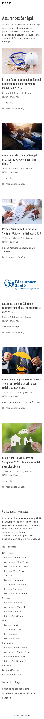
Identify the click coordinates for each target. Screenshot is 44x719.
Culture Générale (10, 670)
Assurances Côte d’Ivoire (16, 562)
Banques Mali (11, 625)
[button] (34, 3)
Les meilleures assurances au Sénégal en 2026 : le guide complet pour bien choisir (21, 462)
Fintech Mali (10, 634)
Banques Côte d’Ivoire (15, 557)
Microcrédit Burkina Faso (16, 661)
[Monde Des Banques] (6, 3)
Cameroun (7, 575)
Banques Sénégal (13, 602)
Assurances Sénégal (16, 108)
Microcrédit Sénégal (14, 616)
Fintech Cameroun (13, 589)
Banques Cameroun (14, 580)
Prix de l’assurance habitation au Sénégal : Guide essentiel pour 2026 (21, 231)
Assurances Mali (12, 629)
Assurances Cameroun (15, 584)
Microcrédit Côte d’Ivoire (16, 566)
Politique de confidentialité (15, 688)
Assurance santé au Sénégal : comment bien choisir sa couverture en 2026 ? (21, 307)
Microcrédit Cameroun (15, 593)
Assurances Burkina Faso (17, 652)
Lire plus (8, 102)
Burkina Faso (8, 643)
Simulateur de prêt (11, 674)
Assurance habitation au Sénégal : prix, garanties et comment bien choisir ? (20, 159)
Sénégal (6, 598)
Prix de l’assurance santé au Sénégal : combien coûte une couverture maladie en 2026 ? (21, 83)
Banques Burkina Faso (15, 647)
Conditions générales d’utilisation (19, 693)
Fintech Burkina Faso (15, 656)
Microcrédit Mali (12, 638)
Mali (4, 620)
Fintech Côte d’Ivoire (14, 571)
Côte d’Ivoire (8, 553)
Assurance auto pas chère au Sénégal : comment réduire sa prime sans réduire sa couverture (21, 383)
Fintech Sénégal (12, 611)
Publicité (6, 665)
